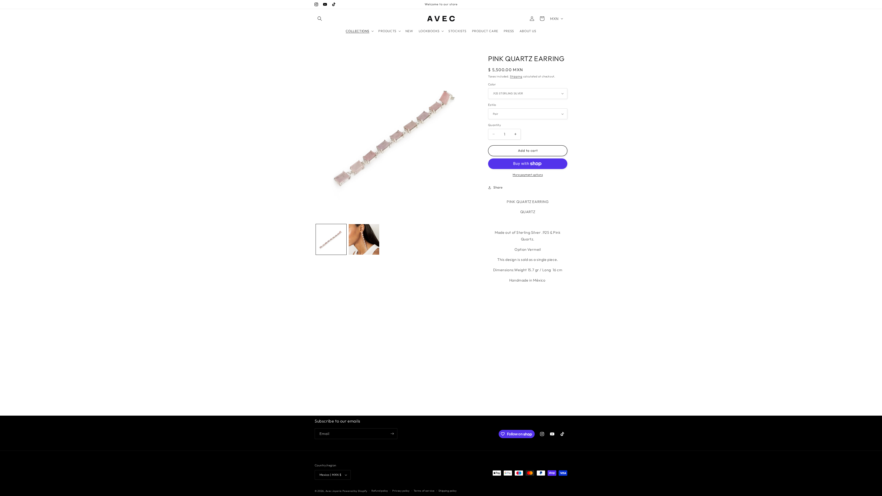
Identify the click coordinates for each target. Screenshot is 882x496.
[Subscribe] (392, 433)
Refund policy (379, 490)
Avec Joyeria (333, 491)
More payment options (528, 174)
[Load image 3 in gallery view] (364, 239)
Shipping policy (447, 490)
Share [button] (498, 187)
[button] (320, 19)
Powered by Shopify (355, 491)
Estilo (492, 105)
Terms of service (424, 490)
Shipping (516, 76)
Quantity (494, 125)
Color (492, 84)
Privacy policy (401, 490)
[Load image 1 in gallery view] (331, 239)
